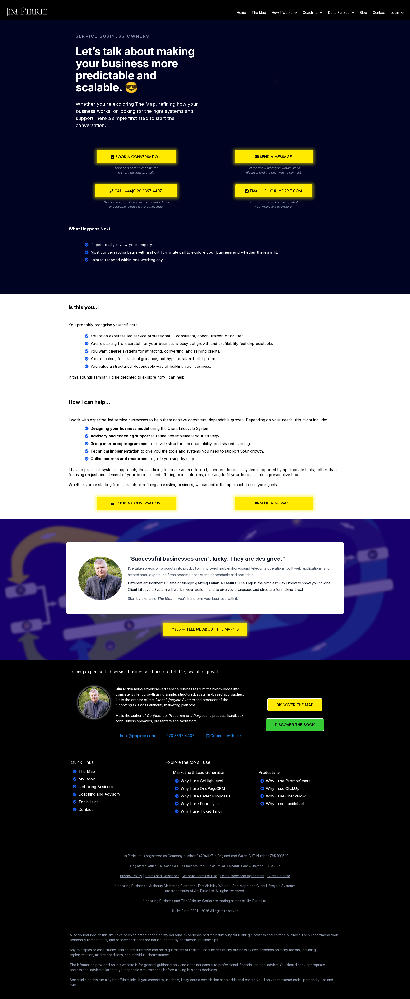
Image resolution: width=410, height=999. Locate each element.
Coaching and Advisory (99, 794)
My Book (87, 779)
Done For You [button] (339, 12)
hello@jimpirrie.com (137, 735)
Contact (86, 809)
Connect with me (225, 735)
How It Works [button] (282, 12)
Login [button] (395, 12)
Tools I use (88, 801)
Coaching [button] (311, 12)
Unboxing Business (96, 786)
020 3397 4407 (180, 735)
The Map (87, 771)
